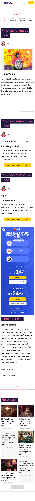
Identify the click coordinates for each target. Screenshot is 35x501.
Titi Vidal (10, 44)
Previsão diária (4, 19)
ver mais (16, 487)
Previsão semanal (13, 19)
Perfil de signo (31, 19)
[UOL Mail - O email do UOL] (24, 3)
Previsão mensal (22, 19)
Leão (17, 13)
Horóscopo (17, 11)
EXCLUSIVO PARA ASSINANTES (17, 165)
